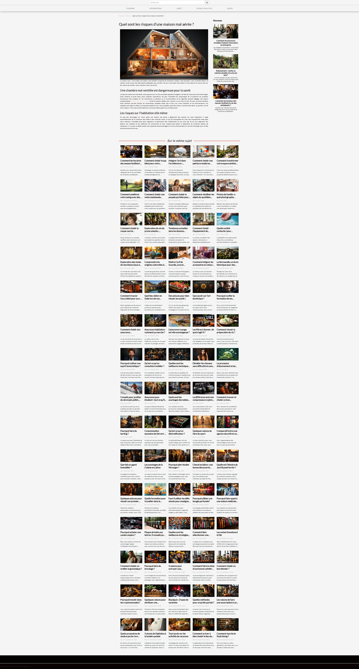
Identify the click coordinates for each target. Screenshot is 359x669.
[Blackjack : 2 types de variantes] (179, 590)
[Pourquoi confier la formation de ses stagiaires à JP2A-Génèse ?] (228, 286)
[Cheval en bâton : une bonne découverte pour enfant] (204, 455)
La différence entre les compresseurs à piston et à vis (203, 400)
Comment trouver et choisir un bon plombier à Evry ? (226, 400)
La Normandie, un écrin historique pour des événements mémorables (227, 266)
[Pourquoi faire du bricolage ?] (155, 557)
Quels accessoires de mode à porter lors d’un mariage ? (130, 636)
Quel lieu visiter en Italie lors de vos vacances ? (153, 298)
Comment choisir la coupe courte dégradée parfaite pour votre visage (129, 232)
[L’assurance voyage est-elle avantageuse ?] (179, 320)
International (155, 8)
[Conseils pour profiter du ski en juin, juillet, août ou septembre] (131, 388)
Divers (230, 8)
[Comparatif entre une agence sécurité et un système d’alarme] (228, 421)
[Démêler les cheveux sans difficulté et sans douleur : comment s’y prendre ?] (204, 354)
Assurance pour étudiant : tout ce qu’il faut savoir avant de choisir (155, 401)
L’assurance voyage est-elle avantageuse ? (179, 331)
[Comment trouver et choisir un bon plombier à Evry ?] (228, 388)
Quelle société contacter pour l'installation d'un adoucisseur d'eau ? (226, 232)
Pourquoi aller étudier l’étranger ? (179, 466)
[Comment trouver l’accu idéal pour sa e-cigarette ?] (131, 286)
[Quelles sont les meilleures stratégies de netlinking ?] (179, 523)
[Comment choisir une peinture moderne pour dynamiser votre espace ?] (204, 151)
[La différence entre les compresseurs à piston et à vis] (204, 388)
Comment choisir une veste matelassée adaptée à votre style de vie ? (155, 198)
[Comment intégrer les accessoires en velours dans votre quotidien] (204, 253)
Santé (179, 8)
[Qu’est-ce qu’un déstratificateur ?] (179, 421)
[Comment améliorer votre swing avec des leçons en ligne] (131, 185)
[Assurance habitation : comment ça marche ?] (155, 320)
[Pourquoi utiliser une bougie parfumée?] (204, 489)
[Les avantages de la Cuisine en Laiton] (155, 455)
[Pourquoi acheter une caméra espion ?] (131, 523)
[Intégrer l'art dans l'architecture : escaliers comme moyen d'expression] (179, 151)
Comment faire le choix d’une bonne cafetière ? (203, 569)
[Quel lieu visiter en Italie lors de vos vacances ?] (155, 286)
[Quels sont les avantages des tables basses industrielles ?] (179, 388)
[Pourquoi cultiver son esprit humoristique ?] (131, 354)
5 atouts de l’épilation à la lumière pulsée (155, 635)
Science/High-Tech (204, 8)
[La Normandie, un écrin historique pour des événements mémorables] (228, 253)
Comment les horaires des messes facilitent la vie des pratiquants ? (226, 103)
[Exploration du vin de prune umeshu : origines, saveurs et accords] (155, 219)
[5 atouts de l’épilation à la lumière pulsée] (155, 624)
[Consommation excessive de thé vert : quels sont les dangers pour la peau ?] (155, 421)
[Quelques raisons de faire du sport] (204, 421)
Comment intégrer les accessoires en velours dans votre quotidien (203, 265)
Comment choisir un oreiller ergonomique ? (131, 567)
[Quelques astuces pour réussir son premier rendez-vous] (131, 489)
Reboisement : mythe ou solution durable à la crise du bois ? (226, 73)
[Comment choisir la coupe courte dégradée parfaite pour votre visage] (131, 219)
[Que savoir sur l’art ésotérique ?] (204, 286)
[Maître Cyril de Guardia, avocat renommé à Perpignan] (179, 253)
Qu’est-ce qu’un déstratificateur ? (177, 432)
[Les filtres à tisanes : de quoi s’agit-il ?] (204, 320)
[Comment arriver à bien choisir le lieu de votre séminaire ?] (204, 624)
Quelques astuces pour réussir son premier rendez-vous (131, 501)
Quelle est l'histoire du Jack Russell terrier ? (227, 466)
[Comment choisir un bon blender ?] (228, 557)
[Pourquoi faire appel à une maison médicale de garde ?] (228, 489)
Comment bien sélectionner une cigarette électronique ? (200, 536)
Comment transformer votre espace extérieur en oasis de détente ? (227, 163)
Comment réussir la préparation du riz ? (226, 331)
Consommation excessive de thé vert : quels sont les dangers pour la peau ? (155, 435)
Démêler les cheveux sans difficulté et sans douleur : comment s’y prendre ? (203, 367)
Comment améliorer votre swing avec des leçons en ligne (130, 197)
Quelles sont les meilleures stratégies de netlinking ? (178, 535)
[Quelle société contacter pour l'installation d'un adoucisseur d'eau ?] (228, 219)
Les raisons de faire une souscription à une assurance (227, 602)
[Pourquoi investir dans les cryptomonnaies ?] (131, 590)
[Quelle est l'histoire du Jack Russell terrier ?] (228, 455)
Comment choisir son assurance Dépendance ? (130, 332)
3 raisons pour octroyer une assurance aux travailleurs (175, 570)
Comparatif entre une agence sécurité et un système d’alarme (227, 434)
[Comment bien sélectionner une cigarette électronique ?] (204, 523)
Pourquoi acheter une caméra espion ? (130, 533)
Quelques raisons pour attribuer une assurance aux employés (155, 603)
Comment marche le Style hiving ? (226, 635)
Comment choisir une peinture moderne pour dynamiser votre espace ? (203, 164)
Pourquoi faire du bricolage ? (153, 567)
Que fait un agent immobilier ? (128, 466)
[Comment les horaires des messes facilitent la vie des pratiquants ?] (225, 91)
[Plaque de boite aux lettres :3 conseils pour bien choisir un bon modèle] (155, 523)
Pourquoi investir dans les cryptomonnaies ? (131, 601)
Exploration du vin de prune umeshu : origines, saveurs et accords (154, 232)
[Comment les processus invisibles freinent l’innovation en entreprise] (225, 31)
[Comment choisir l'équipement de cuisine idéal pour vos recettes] (204, 219)
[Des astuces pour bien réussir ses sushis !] (179, 286)
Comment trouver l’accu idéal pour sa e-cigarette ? (130, 298)
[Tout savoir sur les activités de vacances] (179, 624)
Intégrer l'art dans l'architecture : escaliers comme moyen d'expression (178, 164)
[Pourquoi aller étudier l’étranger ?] (179, 455)
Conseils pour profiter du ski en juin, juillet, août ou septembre (130, 400)
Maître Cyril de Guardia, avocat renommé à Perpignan (179, 265)
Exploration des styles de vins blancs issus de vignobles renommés (130, 265)
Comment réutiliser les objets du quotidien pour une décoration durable (203, 198)
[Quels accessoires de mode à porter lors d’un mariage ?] (131, 624)
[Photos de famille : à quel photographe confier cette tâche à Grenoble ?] (228, 185)
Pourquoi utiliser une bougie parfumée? (202, 500)
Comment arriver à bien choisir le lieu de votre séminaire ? (202, 636)
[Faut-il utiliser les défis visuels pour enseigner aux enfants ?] (179, 489)
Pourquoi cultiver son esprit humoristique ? (130, 364)
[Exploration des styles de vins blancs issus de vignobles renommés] (131, 253)
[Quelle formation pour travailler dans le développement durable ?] (155, 489)
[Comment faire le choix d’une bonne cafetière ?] (204, 557)
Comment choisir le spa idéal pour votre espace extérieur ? (155, 163)
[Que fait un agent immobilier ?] (131, 455)
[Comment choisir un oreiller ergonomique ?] (131, 557)
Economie (130, 8)
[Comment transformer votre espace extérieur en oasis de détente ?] (228, 151)
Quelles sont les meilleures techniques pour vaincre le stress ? (179, 366)
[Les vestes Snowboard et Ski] (228, 523)
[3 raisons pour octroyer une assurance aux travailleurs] (179, 557)
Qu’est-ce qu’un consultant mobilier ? (154, 364)
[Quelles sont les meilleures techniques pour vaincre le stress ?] (179, 354)
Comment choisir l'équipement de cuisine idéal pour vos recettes (203, 232)
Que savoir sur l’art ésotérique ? (202, 297)
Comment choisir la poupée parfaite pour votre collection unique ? (179, 198)
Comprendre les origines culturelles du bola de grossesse (155, 265)
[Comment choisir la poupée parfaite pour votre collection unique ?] (179, 185)
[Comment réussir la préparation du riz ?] (228, 320)
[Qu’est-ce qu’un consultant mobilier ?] (155, 354)
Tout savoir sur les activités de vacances (178, 635)
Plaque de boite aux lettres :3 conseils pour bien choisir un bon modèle (155, 536)
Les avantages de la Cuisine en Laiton (154, 466)
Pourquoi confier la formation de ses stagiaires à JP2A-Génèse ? (226, 299)
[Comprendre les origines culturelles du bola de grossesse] (155, 253)
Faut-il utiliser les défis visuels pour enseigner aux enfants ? (179, 501)
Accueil (121, 16)
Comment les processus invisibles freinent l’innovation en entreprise (226, 43)
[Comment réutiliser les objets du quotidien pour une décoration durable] (204, 185)
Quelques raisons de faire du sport (202, 432)
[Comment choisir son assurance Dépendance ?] (131, 320)
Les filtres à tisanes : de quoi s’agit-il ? (203, 331)
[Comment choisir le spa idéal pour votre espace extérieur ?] (155, 151)
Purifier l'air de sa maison (140, 101)
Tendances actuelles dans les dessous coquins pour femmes (179, 231)
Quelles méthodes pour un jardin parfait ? (203, 601)
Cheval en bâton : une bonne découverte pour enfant (203, 467)
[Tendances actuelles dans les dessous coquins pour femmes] (179, 219)
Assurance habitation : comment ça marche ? (155, 331)
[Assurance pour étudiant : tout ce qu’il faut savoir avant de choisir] (155, 388)
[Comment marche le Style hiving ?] (228, 624)
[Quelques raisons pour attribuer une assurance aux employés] (155, 590)
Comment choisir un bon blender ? (226, 567)
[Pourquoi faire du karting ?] (131, 421)
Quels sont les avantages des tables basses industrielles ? (178, 400)
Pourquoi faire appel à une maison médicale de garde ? (227, 501)
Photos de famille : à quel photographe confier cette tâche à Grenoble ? (226, 198)
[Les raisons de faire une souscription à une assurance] (228, 590)
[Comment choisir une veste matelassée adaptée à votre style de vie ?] (155, 185)
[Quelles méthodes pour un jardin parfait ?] (204, 590)
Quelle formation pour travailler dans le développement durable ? (155, 502)
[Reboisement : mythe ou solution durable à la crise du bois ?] (225, 61)
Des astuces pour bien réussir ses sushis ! (179, 297)
